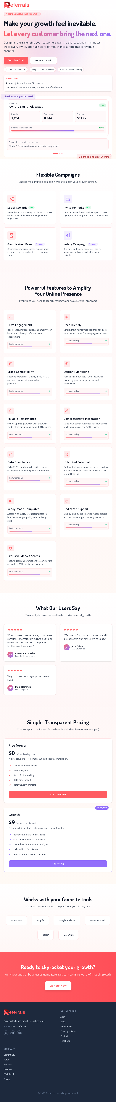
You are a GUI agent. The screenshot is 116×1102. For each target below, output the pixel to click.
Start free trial (58, 794)
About (63, 1016)
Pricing (7, 1079)
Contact (64, 1036)
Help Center (66, 1026)
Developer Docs (68, 1031)
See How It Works (43, 60)
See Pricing (58, 863)
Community (9, 1054)
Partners (8, 1064)
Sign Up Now (58, 985)
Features (8, 1069)
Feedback (65, 1040)
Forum (7, 1059)
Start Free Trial (16, 60)
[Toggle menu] (110, 5)
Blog (62, 1021)
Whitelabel (9, 1074)
